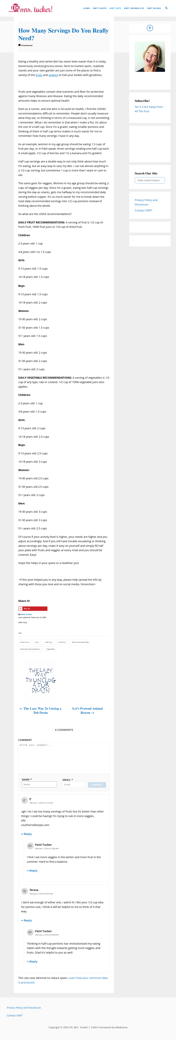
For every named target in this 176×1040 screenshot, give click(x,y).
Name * (27, 779)
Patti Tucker (26, 614)
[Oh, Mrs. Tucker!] (30, 8)
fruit (37, 642)
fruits (39, 75)
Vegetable (50, 649)
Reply (28, 834)
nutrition (62, 642)
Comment (25, 740)
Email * (68, 779)
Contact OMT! (15, 1015)
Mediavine (121, 1027)
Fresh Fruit (24, 642)
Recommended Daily (80, 642)
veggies (53, 75)
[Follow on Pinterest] (150, 28)
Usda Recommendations (30, 649)
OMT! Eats (22, 622)
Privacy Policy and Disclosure (24, 1007)
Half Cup (48, 642)
